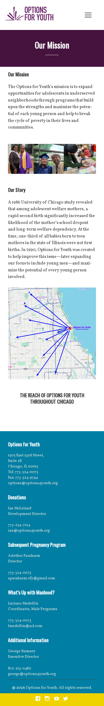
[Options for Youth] (29, 14)
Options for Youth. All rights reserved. (59, 687)
